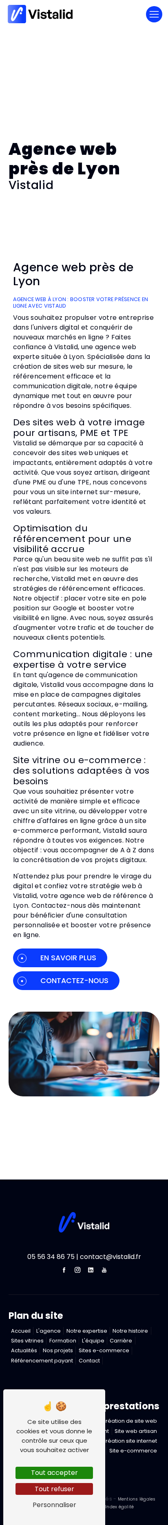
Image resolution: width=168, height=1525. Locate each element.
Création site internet (129, 1440)
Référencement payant (42, 1360)
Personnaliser (54, 1505)
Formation (62, 1340)
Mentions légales (135, 1499)
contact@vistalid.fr (110, 1256)
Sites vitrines (27, 1340)
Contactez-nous (74, 981)
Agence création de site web (118, 1420)
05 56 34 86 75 (51, 1256)
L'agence (48, 1330)
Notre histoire (130, 1330)
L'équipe (93, 1340)
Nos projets (58, 1350)
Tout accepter (54, 1472)
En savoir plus (68, 958)
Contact (89, 1360)
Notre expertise (86, 1330)
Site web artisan (136, 1431)
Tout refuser (54, 1489)
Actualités (24, 1350)
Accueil (21, 1330)
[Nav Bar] (154, 14)
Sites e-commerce (104, 1350)
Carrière (121, 1340)
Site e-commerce (133, 1450)
